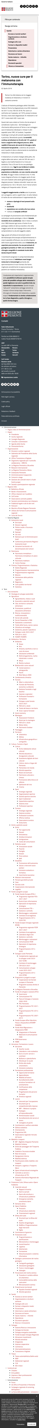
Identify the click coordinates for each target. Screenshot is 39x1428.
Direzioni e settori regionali (20, 451)
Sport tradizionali (25, 799)
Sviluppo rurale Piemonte (23, 953)
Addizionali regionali (22, 1361)
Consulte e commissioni (19, 441)
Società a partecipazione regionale (23, 484)
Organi (10, 432)
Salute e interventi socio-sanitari (27, 866)
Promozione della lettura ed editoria (28, 781)
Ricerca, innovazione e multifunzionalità (22, 614)
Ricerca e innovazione (16, 66)
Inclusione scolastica (26, 1068)
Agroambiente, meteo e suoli (25, 599)
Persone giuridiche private (24, 880)
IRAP (16, 1358)
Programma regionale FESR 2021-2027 (28, 928)
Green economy (20, 713)
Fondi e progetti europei (19, 892)
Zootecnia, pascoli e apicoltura (25, 630)
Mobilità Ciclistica (21, 1144)
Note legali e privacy (7, 397)
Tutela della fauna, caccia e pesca (26, 625)
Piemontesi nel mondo (26, 768)
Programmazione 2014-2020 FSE (27, 919)
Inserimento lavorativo (26, 875)
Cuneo (3, 355)
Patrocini (14, 506)
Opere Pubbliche (20, 1206)
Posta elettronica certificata (10, 416)
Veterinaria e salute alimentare (19, 51)
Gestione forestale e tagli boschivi (27, 690)
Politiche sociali (20, 844)
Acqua (21, 644)
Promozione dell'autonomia (28, 863)
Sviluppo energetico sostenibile (25, 1332)
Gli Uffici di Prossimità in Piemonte (23, 1385)
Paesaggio (18, 730)
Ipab (20, 858)
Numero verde (6, 361)
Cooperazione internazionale (25, 887)
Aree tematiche (13, 591)
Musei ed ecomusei (25, 772)
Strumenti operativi (14, 63)
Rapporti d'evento (25, 1189)
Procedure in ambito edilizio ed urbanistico (28, 1276)
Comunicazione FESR (26, 942)
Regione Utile (12, 487)
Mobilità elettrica (21, 1158)
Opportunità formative (26, 1072)
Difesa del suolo (20, 1215)
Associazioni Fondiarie (26, 718)
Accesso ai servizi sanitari (17, 34)
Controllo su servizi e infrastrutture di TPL (22, 1174)
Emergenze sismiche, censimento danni (26, 1200)
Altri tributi (19, 1365)
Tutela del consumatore (27, 841)
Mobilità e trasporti (18, 1139)
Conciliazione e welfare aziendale (26, 1125)
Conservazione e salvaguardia (24, 669)
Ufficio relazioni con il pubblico (21, 494)
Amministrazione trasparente (21, 475)
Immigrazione (23, 839)
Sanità (9, 30)
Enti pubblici (15, 1373)
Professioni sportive (26, 806)
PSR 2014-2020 (24, 706)
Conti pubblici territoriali (23, 584)
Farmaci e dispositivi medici (17, 45)
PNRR (17, 1042)
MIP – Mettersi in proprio (27, 1108)
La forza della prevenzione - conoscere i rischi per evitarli (25, 1393)
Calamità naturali (21, 1187)
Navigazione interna (22, 1156)
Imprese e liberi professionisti (21, 1375)
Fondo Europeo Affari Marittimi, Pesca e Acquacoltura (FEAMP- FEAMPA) (26, 1022)
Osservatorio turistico (26, 820)
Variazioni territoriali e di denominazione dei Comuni (24, 547)
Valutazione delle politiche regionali (24, 578)
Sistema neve (23, 803)
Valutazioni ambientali (26, 653)
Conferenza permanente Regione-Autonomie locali (26, 542)
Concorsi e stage (17, 477)
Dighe (21, 1230)
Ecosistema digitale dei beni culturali (28, 759)
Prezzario (22, 1208)
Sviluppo (14, 1325)
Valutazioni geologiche (26, 1265)
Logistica (22, 1246)
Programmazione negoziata (24, 572)
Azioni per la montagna (27, 720)
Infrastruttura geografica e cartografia (28, 740)
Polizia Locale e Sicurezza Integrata (24, 528)
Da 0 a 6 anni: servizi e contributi (26, 1054)
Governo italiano (7, 1)
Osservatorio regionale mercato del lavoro (26, 1135)
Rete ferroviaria (20, 1154)
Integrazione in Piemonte (27, 1032)
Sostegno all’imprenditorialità (25, 1112)
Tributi (13, 1354)
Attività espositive (25, 770)
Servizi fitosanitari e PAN (23, 620)
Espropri (18, 532)
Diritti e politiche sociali (19, 825)
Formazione (23, 1251)
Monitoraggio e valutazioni (28, 913)
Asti (2, 350)
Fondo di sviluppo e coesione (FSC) (26, 992)
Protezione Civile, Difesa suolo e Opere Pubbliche (24, 1183)
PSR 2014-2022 (21, 634)
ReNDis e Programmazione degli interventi (28, 1226)
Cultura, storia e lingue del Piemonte (28, 764)
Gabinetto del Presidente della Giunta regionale (24, 454)
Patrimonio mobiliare (22, 560)
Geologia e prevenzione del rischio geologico (26, 1259)
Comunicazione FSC (25, 996)
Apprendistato (24, 1075)
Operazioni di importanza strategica (27, 904)
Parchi (21, 672)
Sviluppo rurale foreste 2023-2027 (27, 702)
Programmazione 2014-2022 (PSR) (27, 974)
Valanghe (22, 1270)
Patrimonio (15, 551)
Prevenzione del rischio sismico (25, 1273)
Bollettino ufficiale (17, 489)
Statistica (18, 587)
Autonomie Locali (17, 520)
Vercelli (15, 355)
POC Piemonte (24, 1003)
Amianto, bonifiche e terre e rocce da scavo (28, 650)
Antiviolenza (23, 834)
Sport (17, 789)
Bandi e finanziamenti (18, 491)
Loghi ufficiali (5, 406)
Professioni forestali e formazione (26, 697)
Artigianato (19, 1342)
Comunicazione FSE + (26, 908)
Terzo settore (23, 856)
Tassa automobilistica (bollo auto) (26, 1356)
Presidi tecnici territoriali (23, 1287)
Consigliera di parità (26, 1123)
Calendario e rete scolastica (28, 1051)
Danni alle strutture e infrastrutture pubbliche (27, 1195)
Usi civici (18, 534)
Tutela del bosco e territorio (28, 708)
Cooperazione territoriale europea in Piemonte (27, 981)
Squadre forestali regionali (28, 1289)
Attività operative (25, 1292)
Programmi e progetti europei (25, 977)
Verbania (15, 352)
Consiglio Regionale (18, 439)
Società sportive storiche (27, 796)
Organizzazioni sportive (27, 794)
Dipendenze (12, 60)
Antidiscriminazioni (25, 837)
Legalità (18, 889)
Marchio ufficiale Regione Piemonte (23, 508)
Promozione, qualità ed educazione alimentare (23, 609)
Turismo (18, 808)
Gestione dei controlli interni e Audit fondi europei (23, 480)
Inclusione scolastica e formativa (26, 871)
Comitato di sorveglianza (27, 915)
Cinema (21, 787)
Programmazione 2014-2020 (27, 950)
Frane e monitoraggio (26, 1268)
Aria (20, 646)
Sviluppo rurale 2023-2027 (24, 632)
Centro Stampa (20, 563)
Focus (13, 1382)
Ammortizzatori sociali (26, 1115)
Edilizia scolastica (21, 1127)
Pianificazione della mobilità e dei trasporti (26, 1162)
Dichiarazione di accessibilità (10, 392)
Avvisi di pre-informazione (28, 901)
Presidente (15, 434)
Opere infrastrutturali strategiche (26, 1170)
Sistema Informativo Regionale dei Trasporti (27, 1178)
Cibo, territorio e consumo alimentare (24, 604)
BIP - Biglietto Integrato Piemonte (26, 1142)
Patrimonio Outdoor (25, 727)
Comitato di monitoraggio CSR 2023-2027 (27, 964)
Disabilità (18, 861)
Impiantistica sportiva (26, 801)
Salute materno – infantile (17, 57)
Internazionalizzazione (23, 1349)
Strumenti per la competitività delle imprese (28, 1104)
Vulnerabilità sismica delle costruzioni (28, 1281)
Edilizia (21, 737)
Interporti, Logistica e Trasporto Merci (26, 1166)
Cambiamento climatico (23, 677)
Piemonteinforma (17, 446)
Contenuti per (12, 1368)
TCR (16, 1363)
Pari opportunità (24, 830)
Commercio (19, 1346)
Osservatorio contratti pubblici (21, 499)
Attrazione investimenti (23, 1337)
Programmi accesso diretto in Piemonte (29, 985)
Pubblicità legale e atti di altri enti (22, 503)
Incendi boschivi (24, 1244)
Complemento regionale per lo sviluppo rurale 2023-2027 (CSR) (28, 958)
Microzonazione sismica (27, 1284)
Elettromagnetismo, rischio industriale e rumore (28, 657)
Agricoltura (15, 596)
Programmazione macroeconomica (27, 570)
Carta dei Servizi (16, 515)
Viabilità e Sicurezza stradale (25, 1151)
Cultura (17, 746)
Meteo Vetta (23, 725)
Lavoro (17, 1099)
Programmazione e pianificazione (25, 1238)
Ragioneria (19, 582)
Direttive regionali (25, 1096)
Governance (23, 994)
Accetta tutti (31, 1424)
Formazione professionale (24, 1070)
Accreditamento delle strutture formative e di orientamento (27, 1082)
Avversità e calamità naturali (25, 601)
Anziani (21, 853)
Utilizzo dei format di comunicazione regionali (23, 511)
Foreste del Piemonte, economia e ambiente (26, 685)
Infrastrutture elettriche (27, 1211)
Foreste (17, 680)
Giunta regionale (17, 437)
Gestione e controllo (26, 911)
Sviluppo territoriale (22, 1330)
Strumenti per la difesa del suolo (28, 1219)
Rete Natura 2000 (25, 675)
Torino (14, 350)
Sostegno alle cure (14, 42)
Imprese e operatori (25, 694)
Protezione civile (20, 1235)
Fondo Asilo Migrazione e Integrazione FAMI (23, 1028)
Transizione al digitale (22, 1351)
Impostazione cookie (10, 377)
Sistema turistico (24, 813)
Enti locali (18, 522)
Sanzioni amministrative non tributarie (24, 501)
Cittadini (14, 1370)
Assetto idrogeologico (26, 1223)
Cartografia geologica (26, 1263)
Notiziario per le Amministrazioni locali (26, 538)
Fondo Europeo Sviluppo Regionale (27, 1335)
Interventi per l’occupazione (28, 1101)
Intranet (4, 421)
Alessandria (5, 348)
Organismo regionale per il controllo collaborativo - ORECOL (23, 461)
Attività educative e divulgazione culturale (26, 754)
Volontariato (23, 1249)
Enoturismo (23, 822)
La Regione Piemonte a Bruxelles (22, 465)
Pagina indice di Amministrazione (19, 429)
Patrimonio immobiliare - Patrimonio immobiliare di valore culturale (26, 556)
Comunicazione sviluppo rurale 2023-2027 (27, 969)
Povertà (21, 849)
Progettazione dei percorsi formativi (28, 1093)
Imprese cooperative (22, 1344)
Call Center (15, 496)
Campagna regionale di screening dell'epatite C (22, 1388)
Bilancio (17, 575)
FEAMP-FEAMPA (21, 637)
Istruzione (18, 1046)
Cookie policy (5, 401)
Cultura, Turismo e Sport (19, 744)
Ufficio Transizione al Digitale (21, 458)
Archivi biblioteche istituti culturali (27, 750)
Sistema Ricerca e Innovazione (25, 1327)
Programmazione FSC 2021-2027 (29, 1007)
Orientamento (20, 1130)
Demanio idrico (20, 1204)
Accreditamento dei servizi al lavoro (29, 1119)
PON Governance (21, 1039)
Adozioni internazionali (23, 877)
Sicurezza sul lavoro (15, 54)
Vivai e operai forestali (26, 711)
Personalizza (20, 1424)
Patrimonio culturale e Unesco (26, 776)
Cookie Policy (21, 1419)
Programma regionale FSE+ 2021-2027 (28, 897)
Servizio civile (19, 884)
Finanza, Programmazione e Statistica (24, 565)
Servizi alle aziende (21, 618)
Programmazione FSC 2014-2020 (29, 1012)
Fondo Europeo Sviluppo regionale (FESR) (26, 924)
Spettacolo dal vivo (25, 784)
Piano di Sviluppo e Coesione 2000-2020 (28, 1000)
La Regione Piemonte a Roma (21, 470)
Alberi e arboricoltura (26, 682)
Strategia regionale (25, 791)
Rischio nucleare (24, 663)
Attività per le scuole (26, 1061)
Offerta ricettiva (24, 818)
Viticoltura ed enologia (22, 627)
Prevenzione (12, 48)
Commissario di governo (23, 1232)
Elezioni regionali (21, 525)
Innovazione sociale (25, 846)
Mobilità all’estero (25, 1077)
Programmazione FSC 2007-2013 (29, 1016)
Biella (3, 352)
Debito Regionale (21, 568)
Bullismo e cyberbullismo (27, 1058)
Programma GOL (20, 1132)
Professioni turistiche (26, 815)
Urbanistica (23, 734)
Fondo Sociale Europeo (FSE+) (25, 894)
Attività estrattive (21, 1339)
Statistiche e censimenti (23, 622)
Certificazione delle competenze (25, 1088)
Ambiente (18, 641)
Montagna (18, 715)
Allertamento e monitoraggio (29, 1242)
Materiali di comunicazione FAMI (28, 1035)
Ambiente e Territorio (18, 639)
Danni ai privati (24, 1192)
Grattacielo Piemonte (18, 472)
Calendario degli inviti (26, 934)
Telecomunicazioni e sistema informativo (28, 1255)
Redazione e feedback (8, 411)
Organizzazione (13, 449)
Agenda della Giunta (18, 444)
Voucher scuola (24, 1049)
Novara (14, 348)
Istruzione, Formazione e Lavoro (22, 1044)
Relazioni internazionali (19, 468)
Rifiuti (21, 660)
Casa (16, 882)
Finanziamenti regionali (27, 1213)
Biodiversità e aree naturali (24, 665)
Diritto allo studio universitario (25, 1064)
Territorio (18, 732)
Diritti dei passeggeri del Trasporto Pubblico (27, 1147)
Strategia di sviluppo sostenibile (22, 594)
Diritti (17, 827)
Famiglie (22, 851)
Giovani (21, 832)
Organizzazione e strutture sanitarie (17, 38)
